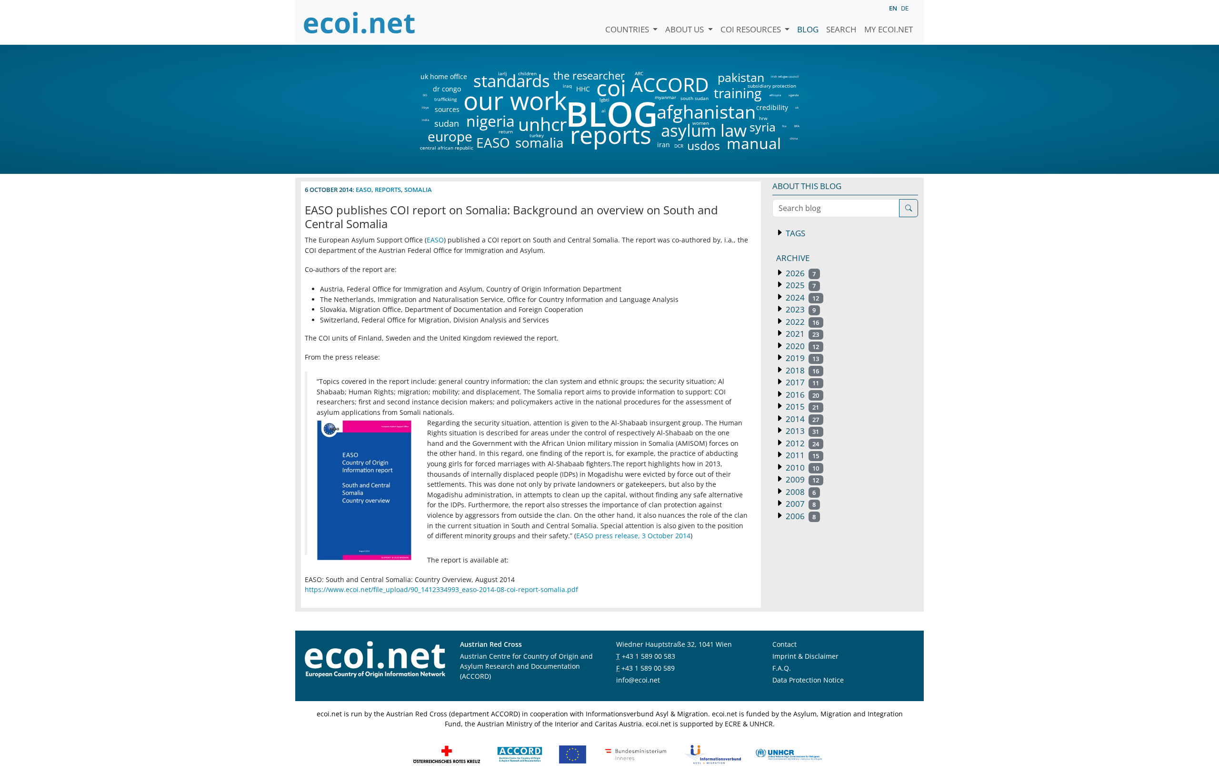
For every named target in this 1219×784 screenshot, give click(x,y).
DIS (425, 95)
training (737, 93)
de (905, 8)
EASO (493, 142)
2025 (800, 285)
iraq (567, 85)
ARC (639, 73)
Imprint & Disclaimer (805, 656)
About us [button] (685, 29)
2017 (801, 382)
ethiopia (774, 95)
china (793, 138)
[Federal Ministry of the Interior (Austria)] (635, 753)
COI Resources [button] (751, 29)
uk (797, 107)
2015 (801, 406)
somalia (539, 142)
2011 (801, 455)
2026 (800, 273)
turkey (537, 135)
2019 (801, 357)
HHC (583, 89)
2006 (800, 516)
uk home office (443, 76)
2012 (801, 443)
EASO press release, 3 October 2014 (633, 535)
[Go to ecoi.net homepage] (359, 22)
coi (611, 88)
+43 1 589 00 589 (648, 668)
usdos (703, 145)
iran (663, 144)
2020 (801, 346)
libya (425, 107)
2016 (801, 394)
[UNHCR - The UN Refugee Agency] (788, 753)
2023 (800, 309)
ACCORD (669, 84)
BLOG (611, 114)
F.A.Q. (781, 668)
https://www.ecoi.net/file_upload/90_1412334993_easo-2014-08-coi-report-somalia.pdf (441, 589)
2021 (801, 333)
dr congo (447, 89)
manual (753, 143)
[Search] (908, 208)
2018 (801, 370)
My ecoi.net (888, 29)
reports (610, 135)
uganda (794, 95)
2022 (801, 321)
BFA (796, 126)
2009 (801, 479)
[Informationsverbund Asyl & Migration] (713, 753)
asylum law (704, 130)
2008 (800, 491)
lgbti (605, 99)
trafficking (445, 99)
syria (762, 127)
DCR (678, 145)
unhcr (542, 124)
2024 (801, 297)
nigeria (490, 121)
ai (603, 110)
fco (784, 126)
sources (447, 109)
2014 (801, 418)
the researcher (572, 76)
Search (841, 29)
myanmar (665, 97)
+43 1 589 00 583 (648, 656)
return (506, 131)
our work (515, 100)
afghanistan (706, 112)
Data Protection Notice (808, 679)
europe (450, 136)
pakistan (741, 77)
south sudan (694, 98)
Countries (628, 29)
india (425, 120)
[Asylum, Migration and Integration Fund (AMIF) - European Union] (573, 753)
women (700, 123)
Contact (784, 644)
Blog (808, 29)
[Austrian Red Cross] (446, 753)
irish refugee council (784, 76)
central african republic (446, 147)
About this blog (806, 186)
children (527, 73)
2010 (801, 467)
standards (511, 81)
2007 (800, 503)
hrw (763, 118)
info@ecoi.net (638, 679)
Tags (794, 233)
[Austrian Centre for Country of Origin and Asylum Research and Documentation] (519, 753)
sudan (446, 123)
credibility (772, 107)
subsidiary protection (772, 85)
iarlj (502, 73)
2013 (801, 430)
